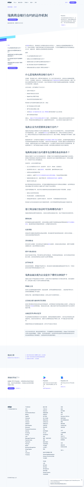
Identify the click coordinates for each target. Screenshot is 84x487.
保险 (44, 440)
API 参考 (45, 465)
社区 (62, 414)
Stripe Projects (46, 472)
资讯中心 (63, 436)
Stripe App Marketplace (48, 454)
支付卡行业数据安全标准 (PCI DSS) (45, 175)
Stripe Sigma (28, 449)
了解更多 (63, 25)
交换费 (42, 169)
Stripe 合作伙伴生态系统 (48, 456)
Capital (27, 416)
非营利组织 (45, 443)
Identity (27, 431)
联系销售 (72, 2)
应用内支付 (45, 423)
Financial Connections (30, 429)
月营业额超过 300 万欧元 (51, 139)
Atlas (26, 410)
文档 (44, 463)
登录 (66, 2)
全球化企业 (45, 421)
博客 (62, 412)
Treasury (27, 454)
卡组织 (32, 306)
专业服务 (45, 445)
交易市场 (45, 425)
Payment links (28, 440)
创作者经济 (45, 434)
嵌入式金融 (45, 418)
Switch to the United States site (58, 483)
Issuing (27, 434)
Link (26, 436)
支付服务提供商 (56, 80)
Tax (26, 451)
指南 (62, 409)
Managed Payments (30, 438)
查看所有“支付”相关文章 (13, 357)
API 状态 (45, 467)
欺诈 (49, 244)
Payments (27, 442)
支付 (15, 7)
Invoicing (27, 432)
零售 (44, 449)
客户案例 (63, 410)
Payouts (27, 443)
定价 (36, 2)
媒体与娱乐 (45, 442)
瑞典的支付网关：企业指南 (33, 358)
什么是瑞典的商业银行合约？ (14, 48)
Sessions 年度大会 (65, 416)
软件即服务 (45, 431)
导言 (9, 45)
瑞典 (28, 45)
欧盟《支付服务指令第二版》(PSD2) (39, 112)
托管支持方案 (64, 446)
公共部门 (45, 447)
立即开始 (11, 388)
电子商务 (45, 416)
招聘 (62, 434)
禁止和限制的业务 (65, 420)
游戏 (44, 436)
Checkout (27, 418)
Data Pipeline (28, 425)
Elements (27, 427)
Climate (27, 420)
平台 (44, 429)
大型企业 (45, 409)
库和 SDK (45, 470)
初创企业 (45, 410)
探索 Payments (46, 388)
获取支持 (63, 445)
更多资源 (10, 7)
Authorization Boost (30, 412)
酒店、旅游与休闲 (47, 438)
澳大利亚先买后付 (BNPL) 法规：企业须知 (36, 355)
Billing (26, 414)
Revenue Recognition (30, 447)
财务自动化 (45, 420)
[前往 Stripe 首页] (9, 407)
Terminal (27, 452)
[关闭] (81, 480)
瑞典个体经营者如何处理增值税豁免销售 (36, 356)
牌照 (62, 421)
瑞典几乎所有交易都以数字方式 (38, 118)
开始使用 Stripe (12, 19)
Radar (26, 445)
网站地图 (63, 423)
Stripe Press (64, 438)
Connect (27, 421)
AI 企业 (44, 432)
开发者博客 (45, 474)
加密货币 (27, 423)
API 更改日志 (46, 468)
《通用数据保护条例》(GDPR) (54, 178)
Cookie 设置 (63, 425)
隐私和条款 (63, 418)
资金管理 (45, 427)
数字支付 (45, 132)
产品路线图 (63, 432)
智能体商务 (45, 412)
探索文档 (63, 386)
